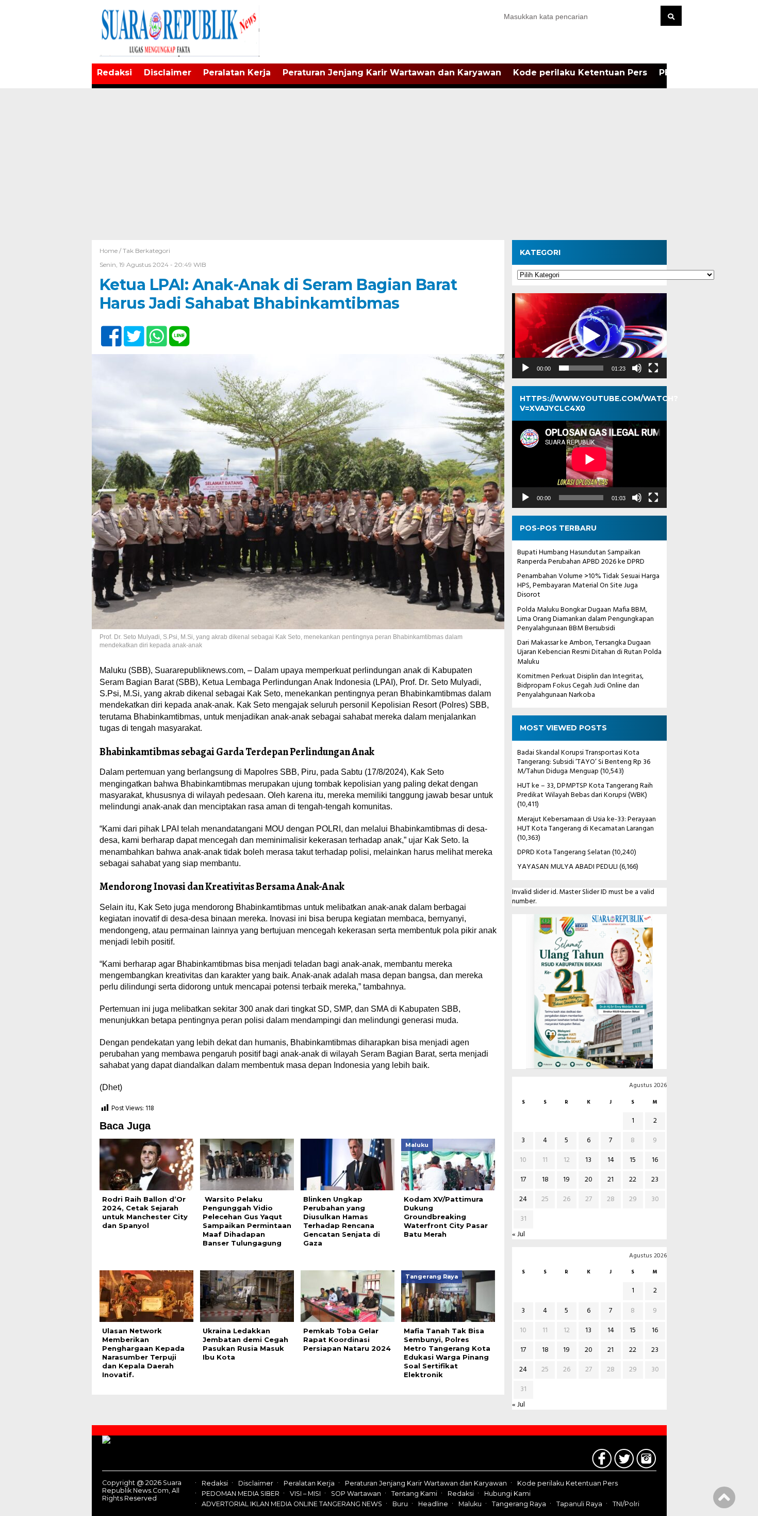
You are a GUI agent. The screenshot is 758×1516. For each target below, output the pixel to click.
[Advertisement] (379, 162)
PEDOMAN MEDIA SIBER (240, 1493)
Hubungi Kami (507, 1493)
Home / (111, 250)
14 (610, 1160)
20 (588, 1180)
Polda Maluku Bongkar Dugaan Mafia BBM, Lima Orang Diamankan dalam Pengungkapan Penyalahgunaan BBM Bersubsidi (585, 619)
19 (566, 1180)
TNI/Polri (626, 1504)
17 (523, 1180)
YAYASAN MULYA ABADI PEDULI (567, 867)
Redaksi (114, 72)
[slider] (581, 368)
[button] (589, 336)
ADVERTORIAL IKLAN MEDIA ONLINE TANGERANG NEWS (292, 1504)
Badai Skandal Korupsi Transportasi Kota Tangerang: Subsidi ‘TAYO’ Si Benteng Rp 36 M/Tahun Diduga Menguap (583, 762)
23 (654, 1180)
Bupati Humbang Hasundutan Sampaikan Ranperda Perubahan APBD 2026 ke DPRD (581, 557)
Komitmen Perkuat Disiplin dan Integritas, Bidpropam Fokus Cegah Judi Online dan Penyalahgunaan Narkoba (580, 686)
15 (633, 1160)
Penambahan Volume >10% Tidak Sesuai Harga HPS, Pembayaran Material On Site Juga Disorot (588, 585)
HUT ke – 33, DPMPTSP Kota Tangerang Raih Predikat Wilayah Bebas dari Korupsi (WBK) (585, 790)
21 (610, 1180)
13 (588, 1160)
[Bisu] (637, 368)
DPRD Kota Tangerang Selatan (564, 852)
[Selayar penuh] (653, 368)
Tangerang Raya (519, 1504)
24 (523, 1199)
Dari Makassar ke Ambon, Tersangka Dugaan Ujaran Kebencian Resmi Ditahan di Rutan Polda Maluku (589, 652)
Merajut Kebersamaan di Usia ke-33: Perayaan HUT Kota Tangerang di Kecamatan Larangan (586, 824)
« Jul (518, 1234)
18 (545, 1180)
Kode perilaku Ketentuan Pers (580, 72)
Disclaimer (167, 72)
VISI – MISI (305, 1493)
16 (655, 1160)
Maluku (470, 1504)
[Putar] (525, 368)
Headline (433, 1504)
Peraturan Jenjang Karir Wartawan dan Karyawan (392, 72)
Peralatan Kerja (237, 72)
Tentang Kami (414, 1493)
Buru (400, 1504)
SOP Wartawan (356, 1493)
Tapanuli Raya (579, 1504)
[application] (589, 335)
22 (632, 1180)
